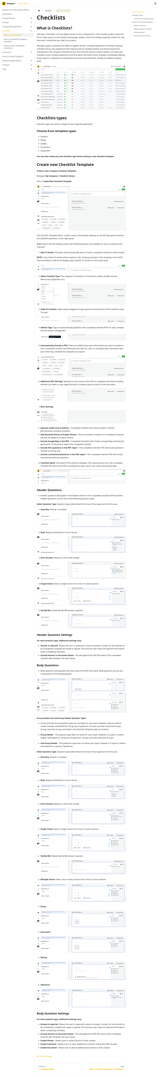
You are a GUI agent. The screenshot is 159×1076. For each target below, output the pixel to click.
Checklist (6, 31)
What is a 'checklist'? (13, 35)
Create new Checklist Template (142, 22)
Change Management (11, 26)
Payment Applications (11, 60)
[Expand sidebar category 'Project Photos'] (31, 18)
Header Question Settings (143, 29)
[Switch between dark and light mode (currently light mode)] (155, 3)
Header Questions (140, 25)
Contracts (6, 52)
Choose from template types (144, 19)
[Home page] (39, 10)
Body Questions (139, 32)
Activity (5, 22)
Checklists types (137, 15)
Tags (4, 69)
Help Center (23, 3)
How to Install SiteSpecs (12, 56)
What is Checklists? (138, 12)
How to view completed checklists (14, 46)
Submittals (7, 14)
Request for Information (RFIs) (15, 10)
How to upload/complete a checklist (15, 40)
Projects (6, 65)
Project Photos (8, 18)
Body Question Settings (142, 36)
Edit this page (46, 1056)
